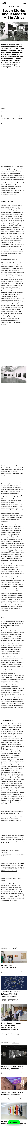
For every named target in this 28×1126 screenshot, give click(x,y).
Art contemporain (12, 1033)
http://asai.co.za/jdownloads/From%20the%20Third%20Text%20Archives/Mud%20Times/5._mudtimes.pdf (12, 869)
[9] (4, 709)
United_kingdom (5, 118)
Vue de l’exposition (6, 971)
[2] (15, 489)
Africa (13, 118)
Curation (19, 118)
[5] (10, 551)
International (5, 1098)
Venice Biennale (11, 1000)
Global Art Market (16, 971)
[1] (5, 255)
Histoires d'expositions (7, 116)
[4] (11, 541)
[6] (18, 560)
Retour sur (16, 116)
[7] (17, 590)
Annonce (4, 1000)
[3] (7, 521)
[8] (6, 627)
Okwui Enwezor (15, 1042)
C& (3, 3)
